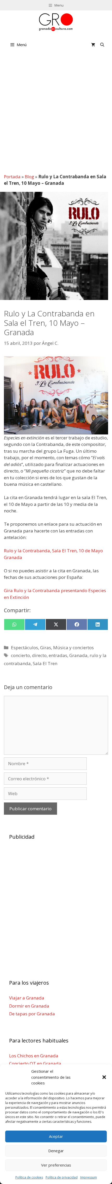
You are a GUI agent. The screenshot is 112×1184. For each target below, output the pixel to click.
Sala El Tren (45, 663)
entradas (58, 655)
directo (39, 655)
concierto (20, 655)
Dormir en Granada (29, 1006)
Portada (12, 177)
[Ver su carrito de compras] (93, 44)
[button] (104, 1077)
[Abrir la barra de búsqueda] (102, 44)
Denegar (56, 1150)
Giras (45, 648)
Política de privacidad (62, 1177)
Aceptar (56, 1136)
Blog (29, 177)
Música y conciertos (73, 648)
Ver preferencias (56, 1165)
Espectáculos (24, 648)
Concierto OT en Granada (35, 1063)
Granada (78, 655)
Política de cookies (29, 1177)
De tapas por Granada (32, 1014)
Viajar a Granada (26, 998)
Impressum (88, 1177)
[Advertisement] (56, 112)
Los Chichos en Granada (33, 1056)
